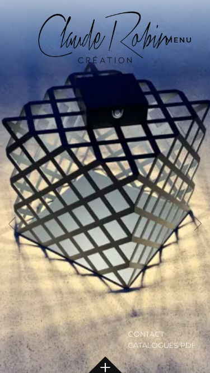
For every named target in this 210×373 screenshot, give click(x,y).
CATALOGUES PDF (162, 345)
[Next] (199, 223)
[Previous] (11, 223)
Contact (146, 333)
